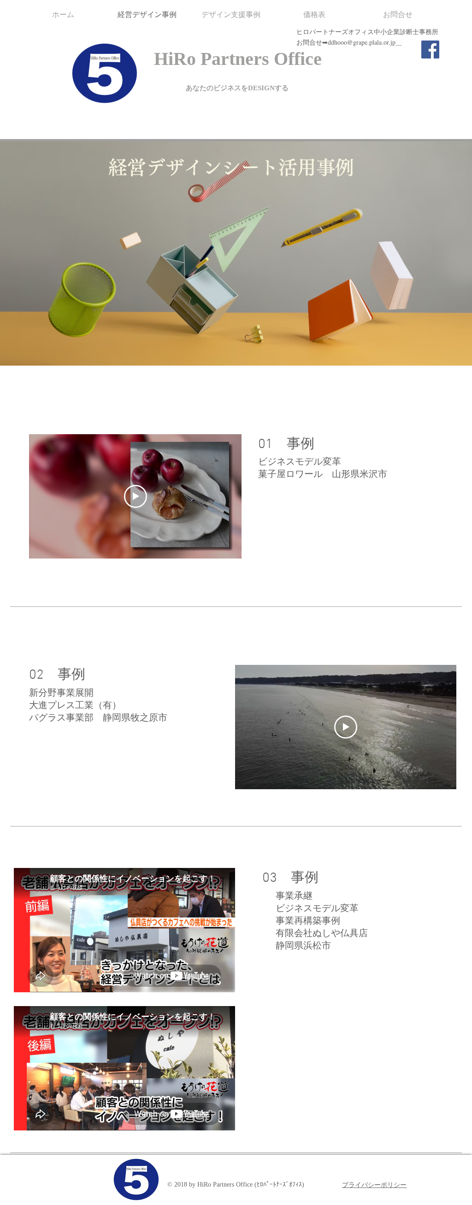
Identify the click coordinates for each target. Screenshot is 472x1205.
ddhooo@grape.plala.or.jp (361, 42)
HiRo (175, 58)
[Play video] (135, 496)
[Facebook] (430, 49)
